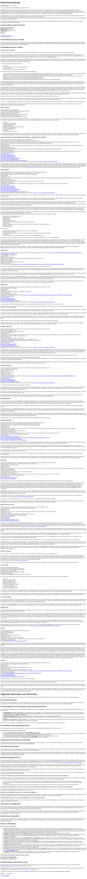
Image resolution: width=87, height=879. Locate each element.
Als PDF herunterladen (5, 875)
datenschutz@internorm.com (7, 35)
